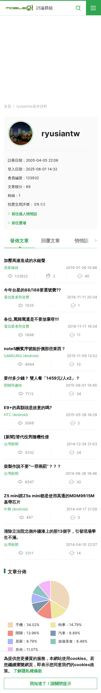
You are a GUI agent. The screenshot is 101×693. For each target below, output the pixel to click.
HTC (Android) (16, 414)
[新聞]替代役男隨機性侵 (26, 436)
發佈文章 (19, 240)
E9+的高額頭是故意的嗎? (28, 407)
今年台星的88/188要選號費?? (32, 289)
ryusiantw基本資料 (31, 106)
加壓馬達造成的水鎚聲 (24, 260)
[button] (91, 242)
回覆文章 (50, 240)
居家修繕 (11, 267)
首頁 (7, 106)
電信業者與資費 (16, 297)
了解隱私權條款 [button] (27, 670)
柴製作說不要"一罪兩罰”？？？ (32, 466)
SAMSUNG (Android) (21, 355)
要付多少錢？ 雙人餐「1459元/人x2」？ (42, 378)
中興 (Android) (16, 509)
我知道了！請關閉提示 (50, 683)
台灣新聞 (11, 444)
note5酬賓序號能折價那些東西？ (35, 348)
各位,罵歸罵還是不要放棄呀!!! (31, 319)
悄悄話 (82, 240)
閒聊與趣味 (13, 385)
